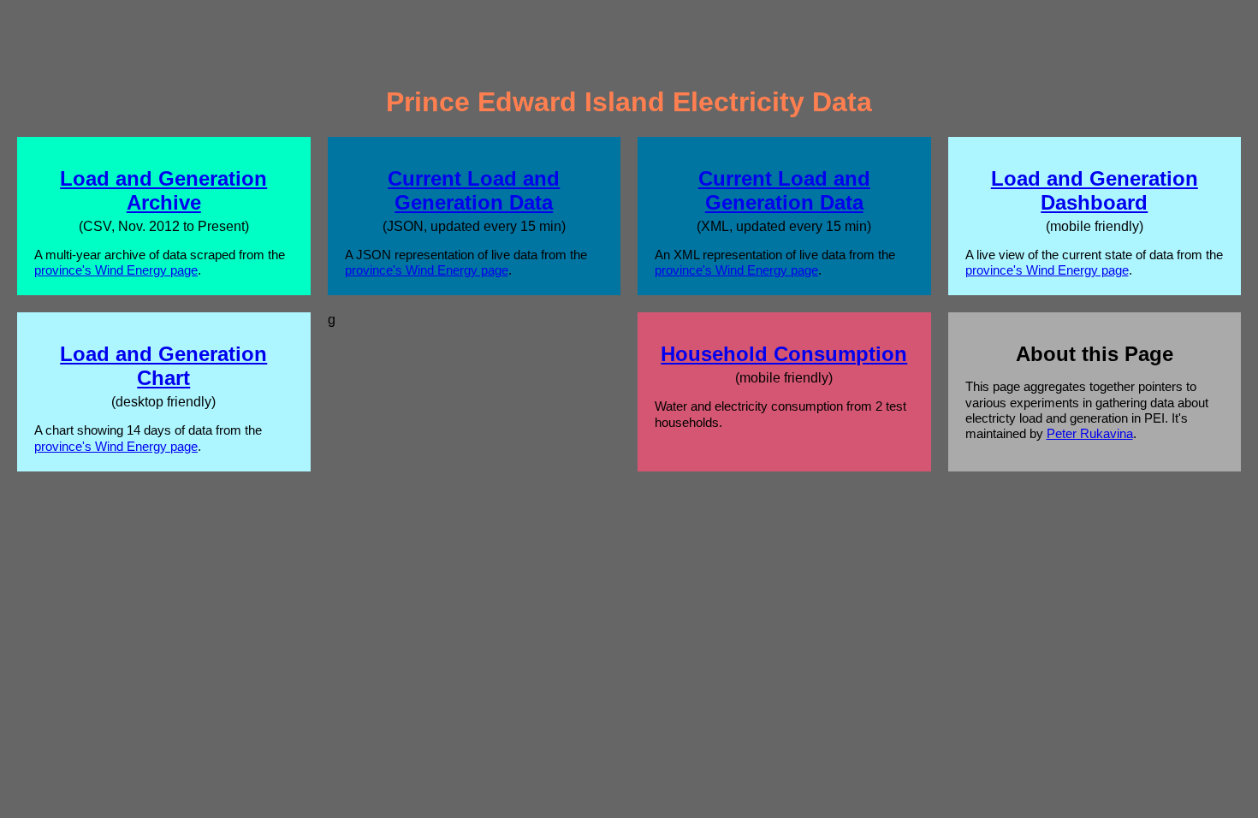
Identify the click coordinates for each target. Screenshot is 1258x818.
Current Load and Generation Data (474, 190)
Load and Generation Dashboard (1094, 190)
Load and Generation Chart (163, 365)
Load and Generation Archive (163, 190)
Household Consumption (784, 353)
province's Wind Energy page (116, 270)
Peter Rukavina (1090, 433)
